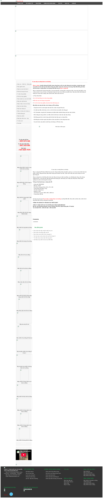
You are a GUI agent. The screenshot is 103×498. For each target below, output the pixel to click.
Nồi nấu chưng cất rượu (22, 91)
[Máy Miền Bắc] (51, 1)
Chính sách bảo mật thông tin (52, 476)
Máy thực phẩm (20, 115)
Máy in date (66, 483)
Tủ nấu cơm (20, 120)
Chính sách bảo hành (50, 475)
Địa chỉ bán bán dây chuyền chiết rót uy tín (43, 230)
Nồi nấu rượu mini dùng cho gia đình (42, 100)
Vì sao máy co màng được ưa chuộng (52, 198)
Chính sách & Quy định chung (52, 471)
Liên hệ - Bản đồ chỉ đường (32, 478)
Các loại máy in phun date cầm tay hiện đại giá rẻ (44, 236)
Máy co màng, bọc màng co (23, 111)
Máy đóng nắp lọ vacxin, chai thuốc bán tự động (24, 168)
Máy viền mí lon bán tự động (24, 268)
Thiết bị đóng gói (21, 113)
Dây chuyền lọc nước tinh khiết (24, 98)
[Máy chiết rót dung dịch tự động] (24, 438)
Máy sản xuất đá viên (22, 101)
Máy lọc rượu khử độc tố (22, 89)
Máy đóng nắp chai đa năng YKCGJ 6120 (24, 213)
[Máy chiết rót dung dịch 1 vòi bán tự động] (24, 408)
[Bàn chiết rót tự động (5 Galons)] (24, 336)
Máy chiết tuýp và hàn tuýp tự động (24, 183)
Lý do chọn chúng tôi (30, 475)
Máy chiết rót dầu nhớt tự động (24, 396)
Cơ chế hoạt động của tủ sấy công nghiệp (43, 98)
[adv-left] (1, 0)
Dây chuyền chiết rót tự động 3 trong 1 (24, 352)
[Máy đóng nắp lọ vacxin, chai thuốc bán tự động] (24, 166)
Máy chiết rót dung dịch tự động (24, 440)
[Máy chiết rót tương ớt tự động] (24, 239)
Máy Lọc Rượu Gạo (88, 472)
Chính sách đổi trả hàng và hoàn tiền (54, 478)
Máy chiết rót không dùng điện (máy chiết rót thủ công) (24, 296)
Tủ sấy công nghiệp (21, 93)
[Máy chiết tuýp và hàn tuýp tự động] (24, 181)
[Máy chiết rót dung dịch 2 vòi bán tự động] (24, 423)
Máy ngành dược (21, 86)
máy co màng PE (64, 88)
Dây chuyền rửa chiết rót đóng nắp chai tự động (24, 367)
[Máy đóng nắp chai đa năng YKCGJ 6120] (24, 211)
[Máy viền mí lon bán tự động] (24, 267)
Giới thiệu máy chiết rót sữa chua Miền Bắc (43, 239)
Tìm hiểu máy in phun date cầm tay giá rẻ (43, 237)
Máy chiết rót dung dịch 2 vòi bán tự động (24, 426)
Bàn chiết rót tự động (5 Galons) (24, 337)
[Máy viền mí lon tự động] (24, 253)
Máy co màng (36, 85)
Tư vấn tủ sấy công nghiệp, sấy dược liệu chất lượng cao (46, 102)
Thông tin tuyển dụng (30, 476)
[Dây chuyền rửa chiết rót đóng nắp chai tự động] (24, 365)
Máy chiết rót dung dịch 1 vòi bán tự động (24, 411)
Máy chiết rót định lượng (89, 474)
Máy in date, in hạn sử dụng (23, 103)
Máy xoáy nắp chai (68, 480)
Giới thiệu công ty (29, 471)
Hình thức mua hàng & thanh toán (53, 473)
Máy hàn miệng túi (21, 108)
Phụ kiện (19, 123)
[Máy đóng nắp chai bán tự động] (24, 309)
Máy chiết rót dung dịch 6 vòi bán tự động (24, 382)
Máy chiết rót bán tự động (89, 475)
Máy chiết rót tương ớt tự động (24, 241)
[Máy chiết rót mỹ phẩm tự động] (24, 226)
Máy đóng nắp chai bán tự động (24, 310)
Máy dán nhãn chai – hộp (23, 118)
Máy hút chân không (21, 106)
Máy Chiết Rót (87, 471)
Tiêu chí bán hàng (30, 473)
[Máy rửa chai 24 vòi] (24, 322)
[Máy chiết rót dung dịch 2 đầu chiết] (24, 196)
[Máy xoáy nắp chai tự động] (24, 280)
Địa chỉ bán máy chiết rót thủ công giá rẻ (43, 234)
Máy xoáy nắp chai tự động (24, 282)
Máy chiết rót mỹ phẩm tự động (24, 227)
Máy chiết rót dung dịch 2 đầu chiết (24, 198)
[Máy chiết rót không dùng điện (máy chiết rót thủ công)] (24, 294)
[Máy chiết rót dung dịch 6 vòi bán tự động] (24, 380)
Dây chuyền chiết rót (68, 481)
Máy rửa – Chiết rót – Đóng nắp (24, 84)
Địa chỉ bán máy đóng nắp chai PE (41, 232)
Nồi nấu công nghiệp (22, 96)
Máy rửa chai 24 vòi (24, 324)
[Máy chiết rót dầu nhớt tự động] (24, 395)
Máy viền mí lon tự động (24, 254)
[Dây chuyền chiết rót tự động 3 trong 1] (24, 350)
